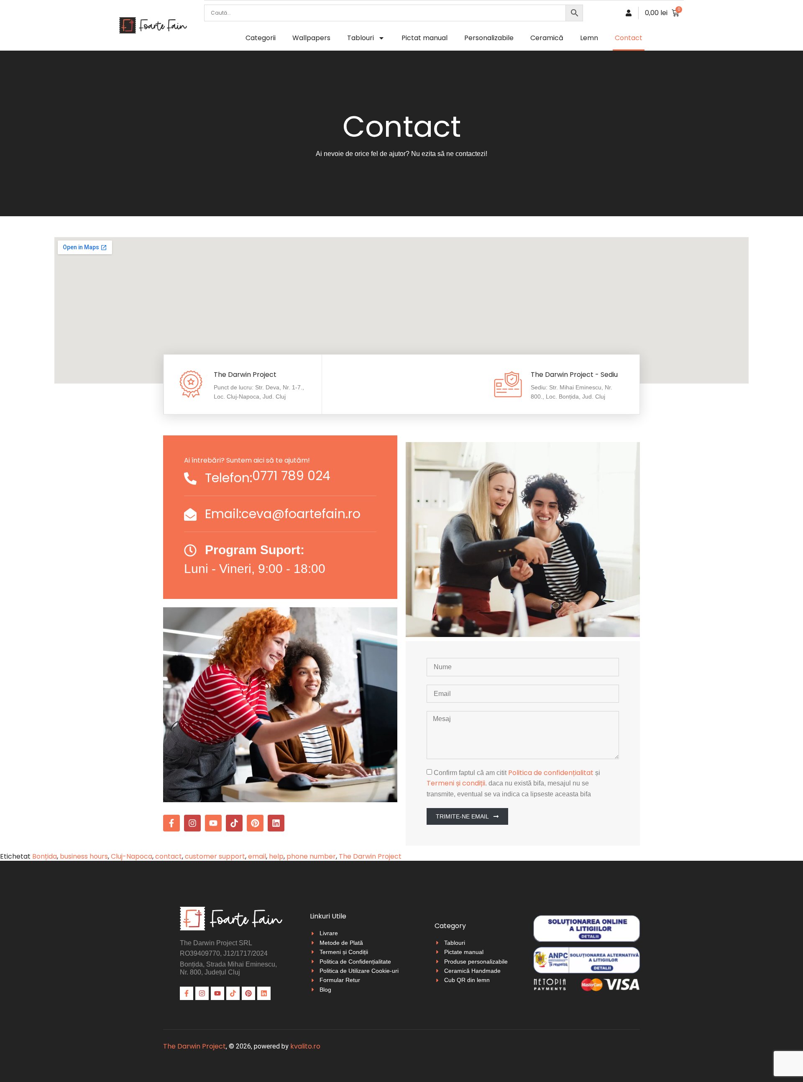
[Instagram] (192, 823)
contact (168, 856)
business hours (84, 856)
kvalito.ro (305, 1046)
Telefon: (228, 478)
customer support (215, 856)
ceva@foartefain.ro (301, 514)
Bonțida (44, 856)
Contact (628, 38)
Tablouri (360, 38)
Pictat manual (425, 38)
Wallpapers (311, 38)
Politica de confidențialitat (550, 773)
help (276, 856)
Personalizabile (489, 38)
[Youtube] (213, 823)
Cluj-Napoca (131, 856)
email (257, 856)
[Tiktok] (234, 823)
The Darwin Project (370, 856)
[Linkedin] (276, 823)
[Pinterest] (255, 823)
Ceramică (546, 38)
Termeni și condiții (456, 783)
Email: (223, 514)
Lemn (589, 38)
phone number (311, 856)
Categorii (261, 38)
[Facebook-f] (171, 823)
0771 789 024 (291, 476)
